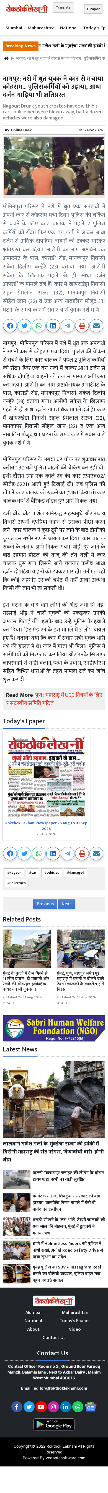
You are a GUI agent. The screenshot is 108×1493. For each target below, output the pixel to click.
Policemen (17, 883)
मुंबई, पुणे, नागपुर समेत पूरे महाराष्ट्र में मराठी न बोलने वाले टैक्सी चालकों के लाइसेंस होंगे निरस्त (80, 981)
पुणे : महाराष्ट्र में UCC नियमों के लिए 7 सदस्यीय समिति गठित (54, 699)
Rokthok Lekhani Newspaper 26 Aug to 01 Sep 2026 (46, 826)
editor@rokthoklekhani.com (60, 1388)
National (69, 28)
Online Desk (21, 130)
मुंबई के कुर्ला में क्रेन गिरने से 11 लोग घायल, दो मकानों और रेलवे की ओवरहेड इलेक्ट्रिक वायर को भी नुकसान (26, 981)
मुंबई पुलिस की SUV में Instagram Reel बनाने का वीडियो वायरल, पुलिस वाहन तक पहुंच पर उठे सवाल (67, 1274)
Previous (45, 904)
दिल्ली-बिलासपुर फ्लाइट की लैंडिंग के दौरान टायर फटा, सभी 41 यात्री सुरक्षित (68, 1176)
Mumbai (14, 28)
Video (75, 1329)
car (33, 873)
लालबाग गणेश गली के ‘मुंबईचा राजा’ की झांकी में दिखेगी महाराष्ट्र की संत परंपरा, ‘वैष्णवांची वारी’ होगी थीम (53, 1152)
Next (66, 904)
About (33, 1329)
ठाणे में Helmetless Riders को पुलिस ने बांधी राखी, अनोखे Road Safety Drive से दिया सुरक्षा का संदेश (68, 1250)
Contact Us (54, 1337)
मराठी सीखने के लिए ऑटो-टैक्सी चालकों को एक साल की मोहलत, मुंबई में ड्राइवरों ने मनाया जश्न (69, 1227)
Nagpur (15, 873)
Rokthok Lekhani (62, 1446)
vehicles (53, 873)
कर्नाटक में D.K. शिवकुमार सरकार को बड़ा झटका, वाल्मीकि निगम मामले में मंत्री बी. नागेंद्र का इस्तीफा (66, 1203)
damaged (76, 873)
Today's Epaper (75, 1321)
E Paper (93, 9)
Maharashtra (41, 28)
